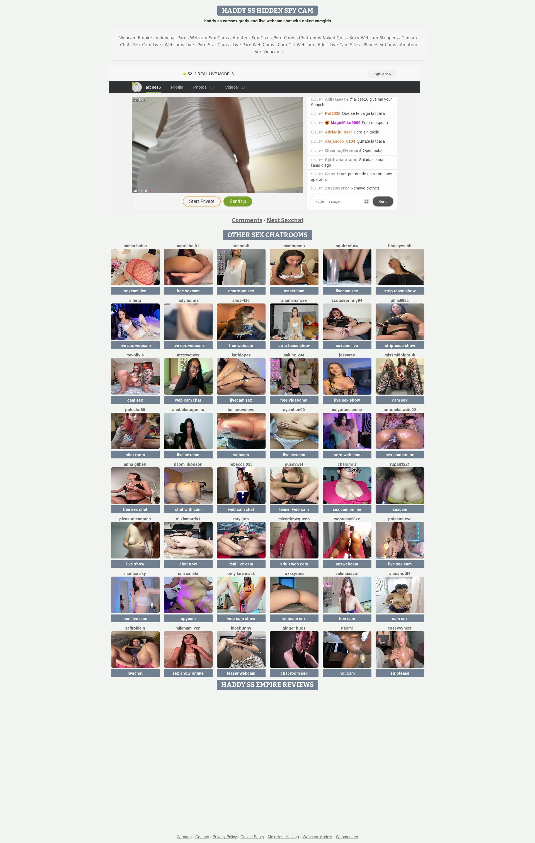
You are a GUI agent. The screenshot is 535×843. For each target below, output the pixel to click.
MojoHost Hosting (283, 836)
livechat (135, 673)
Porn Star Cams (213, 44)
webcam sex (294, 618)
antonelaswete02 (400, 409)
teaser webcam (241, 673)
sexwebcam (347, 564)
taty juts (241, 518)
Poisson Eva (400, 518)
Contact (202, 836)
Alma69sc (400, 300)
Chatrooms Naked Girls (322, 37)
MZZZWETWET (188, 355)
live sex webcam (135, 345)
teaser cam (294, 290)
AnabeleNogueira (188, 409)
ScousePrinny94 (347, 300)
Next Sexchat (285, 220)
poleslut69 (135, 409)
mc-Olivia (135, 355)
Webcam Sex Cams (209, 37)
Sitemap (184, 836)
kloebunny (241, 628)
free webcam (241, 345)
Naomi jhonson (188, 464)
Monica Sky (135, 573)
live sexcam (188, 454)
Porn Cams (284, 37)
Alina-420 (241, 300)
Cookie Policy (252, 836)
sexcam (400, 509)
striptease (399, 673)
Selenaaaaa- (346, 573)
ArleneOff (241, 245)
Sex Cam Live (147, 44)
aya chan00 (294, 409)
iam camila (188, 573)
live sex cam (400, 564)
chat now (188, 564)
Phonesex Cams (380, 44)
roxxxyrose (294, 573)
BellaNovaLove (241, 409)
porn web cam (347, 454)
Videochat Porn (171, 37)
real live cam (241, 564)
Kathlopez (241, 355)
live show (135, 564)
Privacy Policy (225, 836)
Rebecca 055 (241, 464)
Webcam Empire (135, 37)
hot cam (347, 673)
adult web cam (294, 564)
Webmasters (347, 836)
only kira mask (241, 573)
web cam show (241, 618)
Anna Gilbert (135, 464)
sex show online (188, 673)
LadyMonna (188, 300)
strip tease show (400, 290)
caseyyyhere (400, 628)
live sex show (347, 400)
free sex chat (135, 509)
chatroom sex (241, 290)
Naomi (347, 628)
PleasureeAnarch (135, 518)
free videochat (294, 400)
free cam (347, 618)
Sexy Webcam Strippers (373, 37)
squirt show (347, 245)
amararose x (294, 245)
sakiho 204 (294, 355)
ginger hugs (294, 628)
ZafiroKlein (135, 628)
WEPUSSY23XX (347, 518)
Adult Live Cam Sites (339, 44)
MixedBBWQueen (294, 518)
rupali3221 (400, 464)
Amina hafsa (135, 245)
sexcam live (135, 290)
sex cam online (400, 454)
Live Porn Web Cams (253, 44)
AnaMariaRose (294, 300)
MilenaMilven (188, 628)
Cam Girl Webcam (296, 44)
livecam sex (347, 290)
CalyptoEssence (347, 409)
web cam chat (188, 400)
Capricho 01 (188, 245)
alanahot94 (399, 573)
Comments (247, 220)
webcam (241, 454)
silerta (135, 300)
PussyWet (294, 464)
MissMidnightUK (400, 355)
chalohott (347, 464)
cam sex (135, 400)
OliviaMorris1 (188, 518)
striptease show (400, 345)
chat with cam (188, 509)
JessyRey (347, 355)
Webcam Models (317, 836)
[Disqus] (267, 762)
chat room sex (294, 673)
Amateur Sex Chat (251, 37)
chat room (135, 454)
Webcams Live (179, 44)
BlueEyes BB (400, 245)
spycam (188, 618)
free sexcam (188, 290)
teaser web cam (294, 509)
